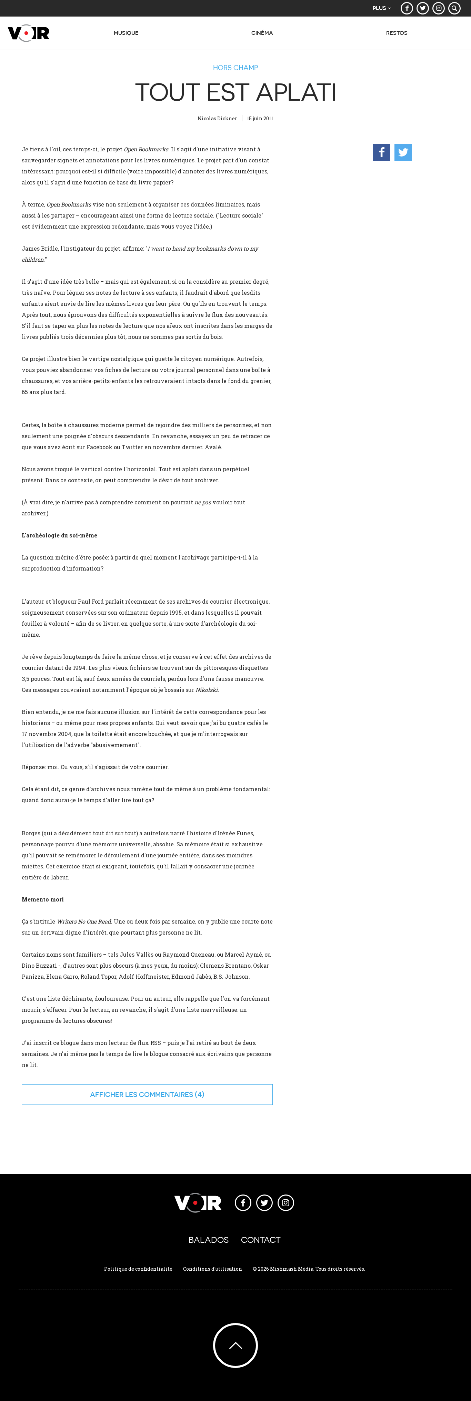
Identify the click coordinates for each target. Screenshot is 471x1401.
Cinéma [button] (262, 33)
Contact (261, 1240)
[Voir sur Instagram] (439, 8)
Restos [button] (397, 33)
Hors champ (235, 67)
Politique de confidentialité (138, 1269)
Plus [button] (379, 8)
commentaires (166, 1094)
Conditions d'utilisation (212, 1269)
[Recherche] (454, 8)
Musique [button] (126, 33)
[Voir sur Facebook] (407, 8)
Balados (209, 1240)
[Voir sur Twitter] (423, 8)
